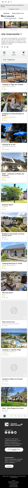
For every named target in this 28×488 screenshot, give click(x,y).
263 (19, 416)
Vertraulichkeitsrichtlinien (13, 483)
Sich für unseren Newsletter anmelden (14, 449)
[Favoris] (6, 2)
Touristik (17, 9)
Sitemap (13, 480)
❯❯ (25, 416)
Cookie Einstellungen (13, 485)
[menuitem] (7, 13)
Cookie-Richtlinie (13, 484)
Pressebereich (12, 9)
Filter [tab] (23, 54)
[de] (11, 2)
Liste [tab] (4, 54)
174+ (15, 416)
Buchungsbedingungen (13, 486)
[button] (8, 2)
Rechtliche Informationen (13, 481)
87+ (12, 416)
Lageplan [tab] (14, 54)
